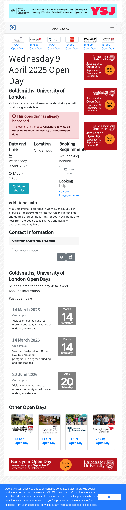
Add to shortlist (19, 188)
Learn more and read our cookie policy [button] (74, 504)
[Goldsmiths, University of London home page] (61, 257)
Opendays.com (62, 28)
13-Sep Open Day (21, 441)
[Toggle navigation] (112, 27)
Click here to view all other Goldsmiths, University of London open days (41, 130)
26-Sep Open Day (102, 441)
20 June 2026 (25, 374)
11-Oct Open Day (48, 441)
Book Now (70, 171)
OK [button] (110, 497)
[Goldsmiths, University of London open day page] (70, 257)
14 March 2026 (26, 310)
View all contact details (26, 250)
